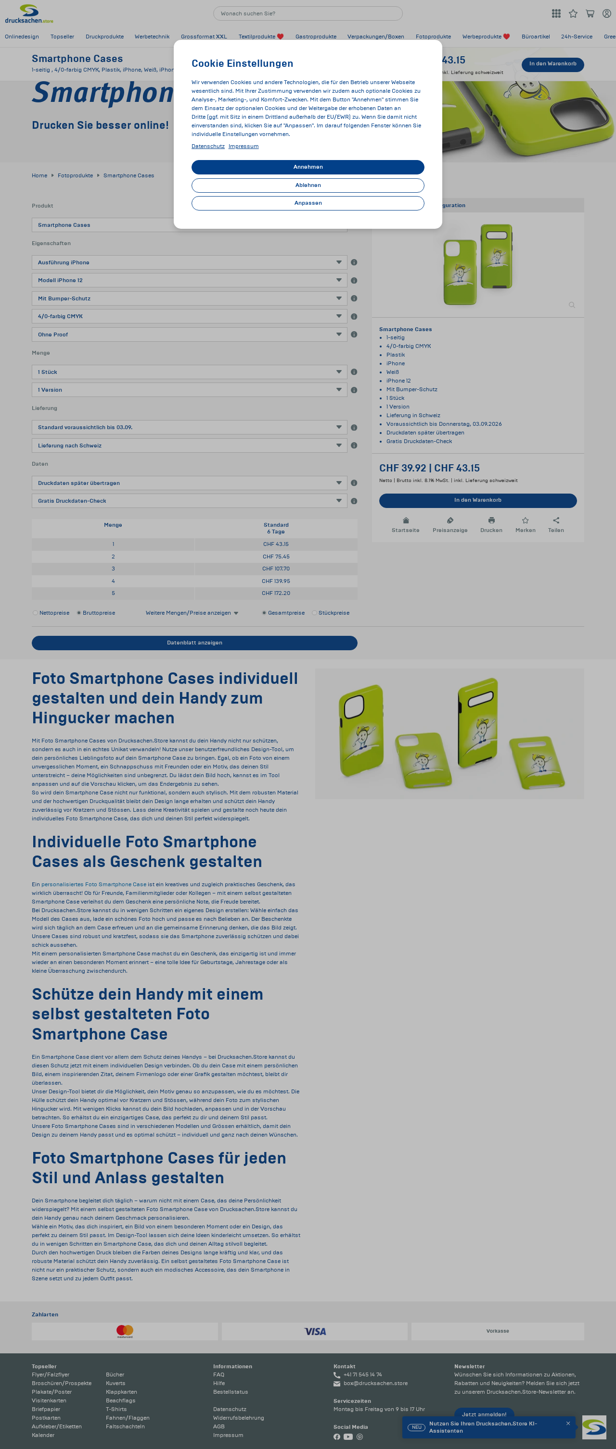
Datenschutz (208, 146)
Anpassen (308, 203)
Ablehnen (308, 185)
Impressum (244, 146)
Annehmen (308, 167)
